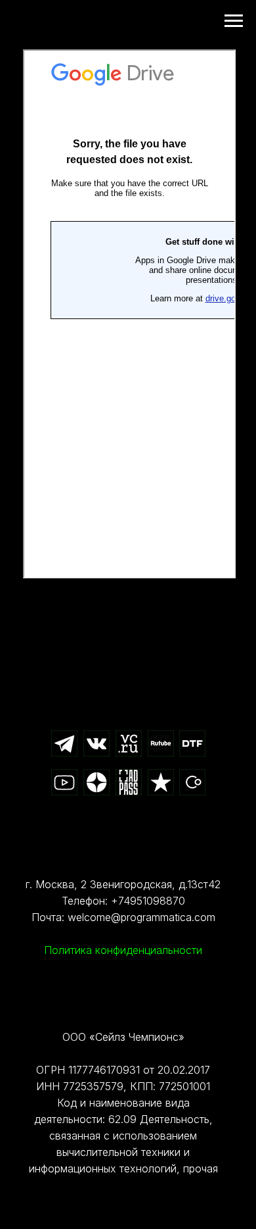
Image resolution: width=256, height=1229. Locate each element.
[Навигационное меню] (233, 21)
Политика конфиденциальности (123, 950)
